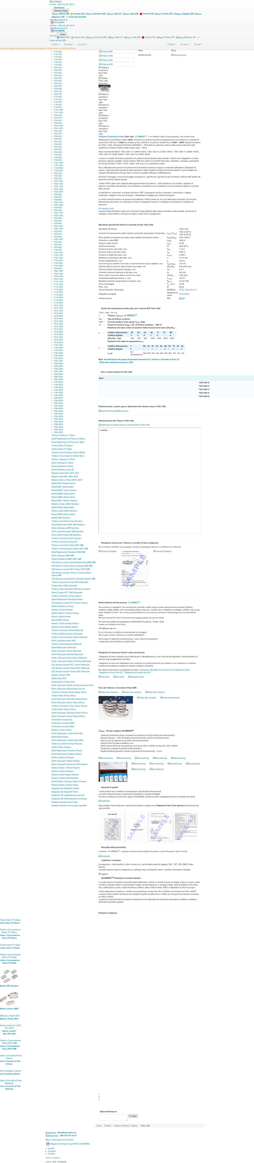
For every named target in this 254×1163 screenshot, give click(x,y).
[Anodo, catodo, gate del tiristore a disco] (108, 410)
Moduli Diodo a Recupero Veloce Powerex (69, 781)
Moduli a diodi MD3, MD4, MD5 (65, 476)
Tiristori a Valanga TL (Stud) (63, 459)
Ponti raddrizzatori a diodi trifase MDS (67, 740)
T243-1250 (58, 128)
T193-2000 (58, 382)
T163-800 (58, 249)
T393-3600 (58, 419)
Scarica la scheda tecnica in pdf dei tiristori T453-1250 (127, 424)
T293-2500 (58, 400)
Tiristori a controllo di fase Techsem (66, 538)
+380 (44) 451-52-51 (67, 1135)
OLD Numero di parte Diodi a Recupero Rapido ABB (73, 578)
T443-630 (58, 149)
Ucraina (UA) (79, 13)
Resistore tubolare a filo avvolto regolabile (69, 805)
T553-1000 (58, 226)
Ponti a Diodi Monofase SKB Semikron (68, 531)
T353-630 (58, 197)
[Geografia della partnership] (104, 855)
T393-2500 (58, 413)
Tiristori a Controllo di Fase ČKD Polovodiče (70, 582)
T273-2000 (58, 313)
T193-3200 (58, 387)
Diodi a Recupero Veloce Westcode (66, 650)
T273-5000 (58, 321)
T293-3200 (58, 403)
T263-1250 (58, 273)
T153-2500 (58, 170)
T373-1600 (58, 326)
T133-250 (58, 51)
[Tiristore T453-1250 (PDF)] (182, 298)
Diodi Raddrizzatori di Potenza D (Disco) (68, 438)
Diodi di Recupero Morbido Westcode (67, 654)
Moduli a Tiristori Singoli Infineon (65, 623)
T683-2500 (58, 379)
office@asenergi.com (59, 19)
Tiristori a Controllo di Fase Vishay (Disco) (69, 692)
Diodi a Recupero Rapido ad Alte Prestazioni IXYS (72, 685)
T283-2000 (58, 363)
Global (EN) (64, 13)
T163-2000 (58, 260)
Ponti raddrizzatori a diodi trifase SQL (67, 733)
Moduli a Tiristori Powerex (62, 771)
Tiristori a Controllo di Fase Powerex (67, 743)
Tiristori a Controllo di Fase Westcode (67, 630)
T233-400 (58, 70)
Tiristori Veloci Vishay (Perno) (64, 709)
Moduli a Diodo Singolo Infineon (65, 626)
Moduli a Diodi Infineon (61, 616)
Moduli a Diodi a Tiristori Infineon (65, 613)
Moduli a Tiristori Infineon (62, 609)
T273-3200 (58, 316)
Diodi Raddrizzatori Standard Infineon (67, 599)
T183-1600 (58, 345)
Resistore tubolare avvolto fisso (65, 802)
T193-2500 (58, 384)
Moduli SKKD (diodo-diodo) (63, 507)
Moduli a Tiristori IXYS (61, 675)
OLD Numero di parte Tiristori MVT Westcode (71, 668)
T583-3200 (58, 376)
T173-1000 (58, 281)
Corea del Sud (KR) (77, 16)
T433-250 (58, 88)
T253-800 (58, 178)
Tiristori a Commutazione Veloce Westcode (70, 637)
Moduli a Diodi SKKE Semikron (64, 510)
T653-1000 (58, 239)
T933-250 (58, 94)
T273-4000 (58, 318)
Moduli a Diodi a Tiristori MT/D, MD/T (67, 479)
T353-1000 (58, 202)
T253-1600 (58, 189)
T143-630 (58, 104)
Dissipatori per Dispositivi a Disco (65, 788)
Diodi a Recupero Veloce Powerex (66, 760)
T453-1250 (58, 215)
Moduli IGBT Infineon (60, 620)
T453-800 (58, 210)
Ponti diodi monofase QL (62, 719)
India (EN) (134, 13)
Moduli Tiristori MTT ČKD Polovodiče (67, 592)
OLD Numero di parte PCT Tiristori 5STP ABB (71, 569)
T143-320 (58, 96)
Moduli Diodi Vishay (60, 736)
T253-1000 (58, 181)
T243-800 (58, 123)
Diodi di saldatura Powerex (63, 757)
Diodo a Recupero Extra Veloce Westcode (69, 657)
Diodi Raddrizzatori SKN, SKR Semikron (68, 524)
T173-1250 (58, 284)
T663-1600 (58, 279)
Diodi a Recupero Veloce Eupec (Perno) (68, 688)
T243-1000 (58, 125)
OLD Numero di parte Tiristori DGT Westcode (71, 671)
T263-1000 (58, 271)
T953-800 (58, 247)
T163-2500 (58, 263)
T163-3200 (58, 265)
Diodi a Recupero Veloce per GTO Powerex (70, 764)
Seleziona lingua (61, 10)
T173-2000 (58, 289)
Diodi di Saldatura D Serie (62, 466)
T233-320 (58, 67)
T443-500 (58, 146)
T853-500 (58, 244)
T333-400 (58, 83)
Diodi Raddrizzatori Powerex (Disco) (67, 754)
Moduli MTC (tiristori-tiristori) (63, 483)
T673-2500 (58, 342)
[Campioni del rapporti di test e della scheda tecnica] (149, 827)
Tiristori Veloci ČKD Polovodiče (64, 585)
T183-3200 (58, 353)
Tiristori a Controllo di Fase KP (64, 541)
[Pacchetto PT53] (122, 410)
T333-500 (58, 86)
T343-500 (58, 133)
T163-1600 (58, 257)
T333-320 (58, 80)
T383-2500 (58, 374)
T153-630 (58, 157)
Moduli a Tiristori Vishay (62, 730)
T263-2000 (58, 276)
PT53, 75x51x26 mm (188, 289)
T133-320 (58, 54)
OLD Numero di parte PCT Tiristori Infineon (70, 602)
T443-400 (58, 144)
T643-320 (58, 152)
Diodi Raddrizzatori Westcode (64, 647)
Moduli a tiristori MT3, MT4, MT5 (65, 473)
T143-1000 (58, 109)
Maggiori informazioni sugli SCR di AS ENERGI (70, 1143)
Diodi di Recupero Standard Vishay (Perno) (70, 712)
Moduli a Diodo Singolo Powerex (65, 774)
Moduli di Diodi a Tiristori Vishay (65, 784)
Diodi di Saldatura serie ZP (63, 469)
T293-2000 (58, 397)
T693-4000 (58, 432)
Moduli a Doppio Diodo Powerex (65, 778)
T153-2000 (58, 168)
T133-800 (58, 64)
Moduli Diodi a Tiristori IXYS (63, 681)
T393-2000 (58, 411)
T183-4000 (58, 355)
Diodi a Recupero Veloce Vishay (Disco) (68, 702)
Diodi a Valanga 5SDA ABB (63, 555)
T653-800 (58, 236)
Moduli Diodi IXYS (59, 678)
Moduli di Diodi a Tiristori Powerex (66, 767)
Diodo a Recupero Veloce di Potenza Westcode (71, 661)
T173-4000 (58, 297)
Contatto (51, 1153)
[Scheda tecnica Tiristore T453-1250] (178, 54)
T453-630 (58, 207)
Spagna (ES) (188, 13)
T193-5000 (58, 395)
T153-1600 (58, 165)
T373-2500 (58, 331)
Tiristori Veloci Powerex (61, 747)
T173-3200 (58, 294)
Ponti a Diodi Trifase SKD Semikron (66, 534)
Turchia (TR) (148, 13)
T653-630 (58, 234)
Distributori (59, 7)
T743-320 (58, 154)
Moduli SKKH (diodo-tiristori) (63, 514)
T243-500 (58, 117)
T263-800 (58, 268)
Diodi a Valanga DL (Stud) (62, 462)
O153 (181, 294)
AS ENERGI (59, 22)
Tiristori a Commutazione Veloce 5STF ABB (70, 548)
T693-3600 (58, 429)
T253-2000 (58, 191)
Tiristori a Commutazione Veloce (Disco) (68, 452)
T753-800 (58, 242)
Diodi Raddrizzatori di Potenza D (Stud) (68, 442)
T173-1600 (58, 286)
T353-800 (58, 199)
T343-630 (58, 136)
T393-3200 (58, 416)
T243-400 (58, 115)
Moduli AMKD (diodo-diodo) (63, 493)
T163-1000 (58, 252)
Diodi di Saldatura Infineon (63, 606)
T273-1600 (58, 310)
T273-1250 (58, 308)
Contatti (197, 44)
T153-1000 (58, 162)
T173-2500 (58, 292)
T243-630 (58, 120)
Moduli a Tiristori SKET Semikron (65, 504)
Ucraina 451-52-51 (62, 4)
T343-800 (58, 138)
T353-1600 (58, 205)
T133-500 (58, 59)
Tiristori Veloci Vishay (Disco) (64, 695)
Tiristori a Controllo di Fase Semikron (67, 521)
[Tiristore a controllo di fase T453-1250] (106, 51)
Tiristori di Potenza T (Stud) (63, 435)
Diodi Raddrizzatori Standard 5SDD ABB (68, 552)
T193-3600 (58, 390)
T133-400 (58, 57)
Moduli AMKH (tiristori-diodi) (63, 497)
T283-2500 (58, 366)
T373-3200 (58, 334)
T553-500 (58, 218)
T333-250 (58, 78)
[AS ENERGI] (56, 1)
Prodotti (171, 44)
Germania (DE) (99, 13)
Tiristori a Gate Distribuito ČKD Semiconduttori (71, 589)
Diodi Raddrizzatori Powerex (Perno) (67, 750)
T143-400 (58, 99)
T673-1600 (58, 337)
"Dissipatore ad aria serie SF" (111, 672)
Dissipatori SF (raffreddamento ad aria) (68, 795)
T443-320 (58, 141)
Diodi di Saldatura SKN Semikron (65, 528)
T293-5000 (58, 408)
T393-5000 (58, 424)
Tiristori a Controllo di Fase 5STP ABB (67, 545)
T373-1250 (58, 323)
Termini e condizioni (53, 1158)
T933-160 (58, 91)
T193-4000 (58, 392)
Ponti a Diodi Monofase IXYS (64, 640)
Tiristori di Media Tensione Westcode (67, 633)
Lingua (63, 34)
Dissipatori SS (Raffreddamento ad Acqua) (69, 798)
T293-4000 (58, 405)
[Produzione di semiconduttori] (106, 757)
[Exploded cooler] (136, 676)
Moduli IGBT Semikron (61, 517)
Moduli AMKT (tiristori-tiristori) (64, 490)
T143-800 (58, 107)
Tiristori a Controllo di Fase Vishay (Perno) (69, 705)
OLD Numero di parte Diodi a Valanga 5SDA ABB (72, 565)
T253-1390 (58, 186)
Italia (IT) (118, 13)
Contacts (82, 44)
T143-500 (58, 101)
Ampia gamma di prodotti (62, 1139)
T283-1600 (58, 360)
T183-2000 (58, 347)
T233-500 (58, 72)
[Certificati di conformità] (104, 800)
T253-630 (58, 175)
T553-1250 (58, 228)
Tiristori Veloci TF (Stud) (62, 449)
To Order (133, 1116)
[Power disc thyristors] (108, 691)
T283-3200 (58, 368)
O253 (186, 294)
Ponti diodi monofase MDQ (63, 726)
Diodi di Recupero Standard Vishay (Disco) (69, 699)
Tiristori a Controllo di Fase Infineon (66, 596)
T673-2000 (58, 339)
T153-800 (58, 160)
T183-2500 (58, 350)
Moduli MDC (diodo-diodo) (63, 486)
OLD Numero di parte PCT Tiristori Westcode (70, 664)
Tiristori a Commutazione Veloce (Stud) (68, 455)
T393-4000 (58, 421)
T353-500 (58, 194)
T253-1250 (58, 183)
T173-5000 (58, 300)
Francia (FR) (167, 13)
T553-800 (58, 223)
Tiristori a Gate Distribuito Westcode (67, 644)
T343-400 (58, 131)
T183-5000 (58, 358)
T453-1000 (58, 212)
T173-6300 (58, 302)
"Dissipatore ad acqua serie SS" (137, 672)
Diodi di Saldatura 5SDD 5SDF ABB (66, 559)
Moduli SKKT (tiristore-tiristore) (64, 500)
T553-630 (58, 220)
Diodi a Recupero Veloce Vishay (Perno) (68, 716)
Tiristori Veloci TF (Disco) (62, 445)
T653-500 (58, 231)
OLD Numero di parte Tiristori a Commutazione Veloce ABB (71, 574)
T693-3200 (58, 427)
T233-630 (58, 75)
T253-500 (58, 173)
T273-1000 (58, 305)
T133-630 (58, 62)
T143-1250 (58, 112)
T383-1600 (58, 371)
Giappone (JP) (190, 37)
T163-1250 (58, 255)
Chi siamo (184, 44)
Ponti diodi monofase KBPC (63, 723)
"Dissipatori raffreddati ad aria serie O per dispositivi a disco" (165, 669)
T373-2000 (58, 329)
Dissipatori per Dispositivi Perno (65, 791)
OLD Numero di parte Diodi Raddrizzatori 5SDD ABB (74, 562)
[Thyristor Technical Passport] (108, 550)
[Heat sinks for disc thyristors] (104, 676)
